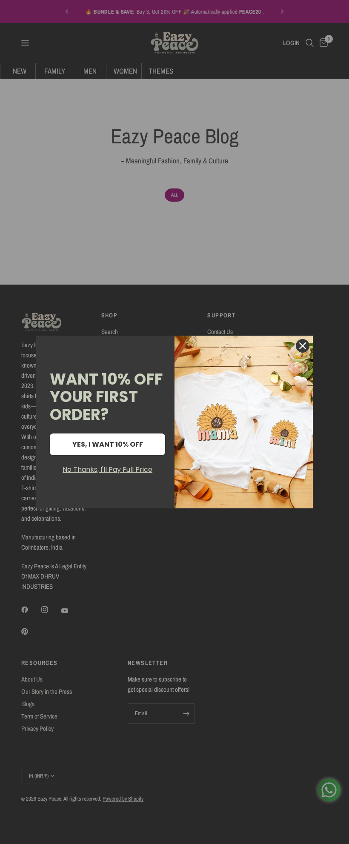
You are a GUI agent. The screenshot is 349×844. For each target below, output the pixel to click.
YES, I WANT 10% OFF (107, 444)
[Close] (302, 346)
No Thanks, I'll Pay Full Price (107, 469)
